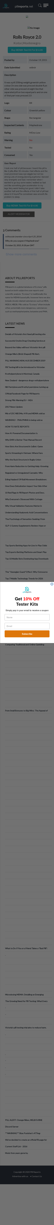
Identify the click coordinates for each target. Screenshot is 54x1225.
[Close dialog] (52, 584)
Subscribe (27, 633)
